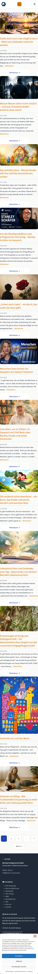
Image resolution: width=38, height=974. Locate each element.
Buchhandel (9, 891)
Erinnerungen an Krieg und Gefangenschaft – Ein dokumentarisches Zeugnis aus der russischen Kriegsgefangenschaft (18, 640)
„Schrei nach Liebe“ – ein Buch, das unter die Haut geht (18, 306)
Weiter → (19, 846)
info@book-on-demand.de (11, 873)
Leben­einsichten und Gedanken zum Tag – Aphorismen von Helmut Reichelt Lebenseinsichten (18, 572)
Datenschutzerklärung (20, 971)
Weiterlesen (9, 66)
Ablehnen (19, 961)
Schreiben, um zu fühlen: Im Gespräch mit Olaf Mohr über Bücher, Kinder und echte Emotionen (15, 434)
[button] (35, 936)
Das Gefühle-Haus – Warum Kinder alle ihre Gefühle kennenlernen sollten (18, 174)
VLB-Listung (9, 894)
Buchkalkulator (10, 899)
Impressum (30, 971)
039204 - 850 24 (7, 870)
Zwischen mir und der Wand (14, 738)
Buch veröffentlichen (12, 888)
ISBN (7, 896)
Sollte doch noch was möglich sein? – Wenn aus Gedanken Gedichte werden (19, 42)
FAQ (6, 902)
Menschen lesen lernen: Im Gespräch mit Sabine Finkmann (16, 370)
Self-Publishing (10, 886)
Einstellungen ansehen (19, 966)
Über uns (8, 904)
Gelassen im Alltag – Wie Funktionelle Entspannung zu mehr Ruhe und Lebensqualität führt (18, 800)
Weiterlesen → (14, 72)
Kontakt (8, 907)
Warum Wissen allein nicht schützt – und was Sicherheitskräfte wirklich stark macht (18, 107)
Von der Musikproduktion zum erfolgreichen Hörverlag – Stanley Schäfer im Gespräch (17, 237)
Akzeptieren (19, 956)
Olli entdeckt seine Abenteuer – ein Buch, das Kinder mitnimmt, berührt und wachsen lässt (18, 500)
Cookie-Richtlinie (9, 971)
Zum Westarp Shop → (12, 933)
